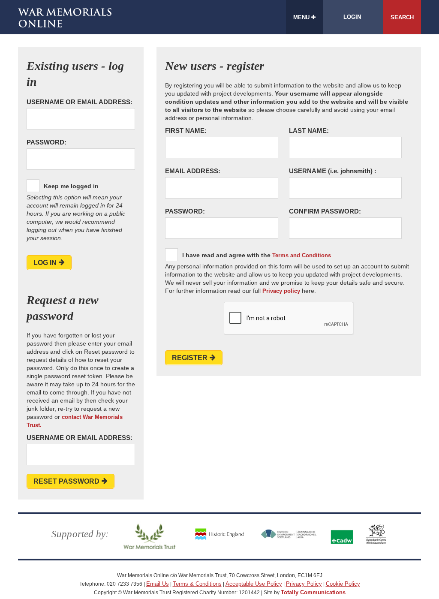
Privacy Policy (304, 584)
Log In (45, 262)
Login (352, 17)
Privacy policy (281, 291)
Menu (302, 17)
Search (402, 17)
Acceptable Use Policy (254, 584)
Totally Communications (313, 592)
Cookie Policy (343, 584)
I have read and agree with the (256, 255)
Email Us (157, 584)
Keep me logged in (71, 186)
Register (189, 357)
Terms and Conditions (301, 255)
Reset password (66, 481)
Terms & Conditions (197, 584)
